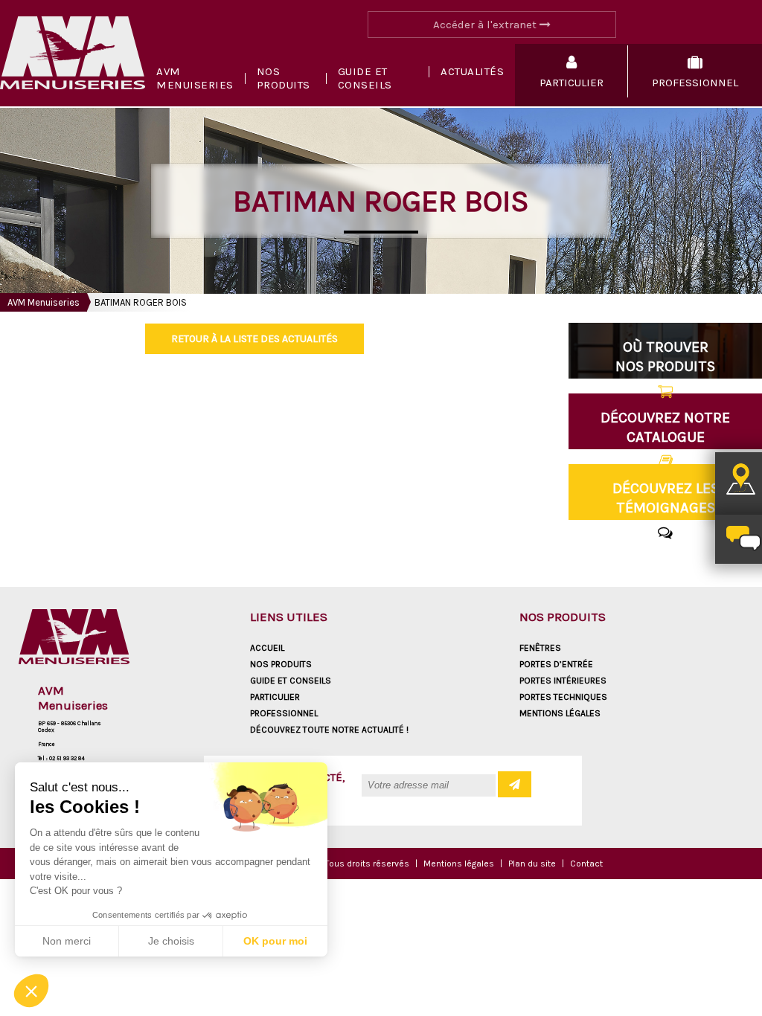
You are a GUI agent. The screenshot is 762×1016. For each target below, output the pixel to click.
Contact (586, 863)
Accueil (267, 648)
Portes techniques (563, 697)
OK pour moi (275, 941)
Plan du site (532, 863)
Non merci (66, 941)
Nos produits (283, 78)
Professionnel (284, 713)
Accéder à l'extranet (486, 24)
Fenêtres (540, 648)
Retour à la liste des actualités (254, 338)
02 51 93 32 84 (67, 758)
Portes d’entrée (556, 664)
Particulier (275, 697)
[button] (31, 991)
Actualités (472, 71)
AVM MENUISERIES (195, 78)
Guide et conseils (365, 78)
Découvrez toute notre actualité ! (329, 729)
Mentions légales (560, 713)
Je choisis (171, 941)
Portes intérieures (562, 680)
